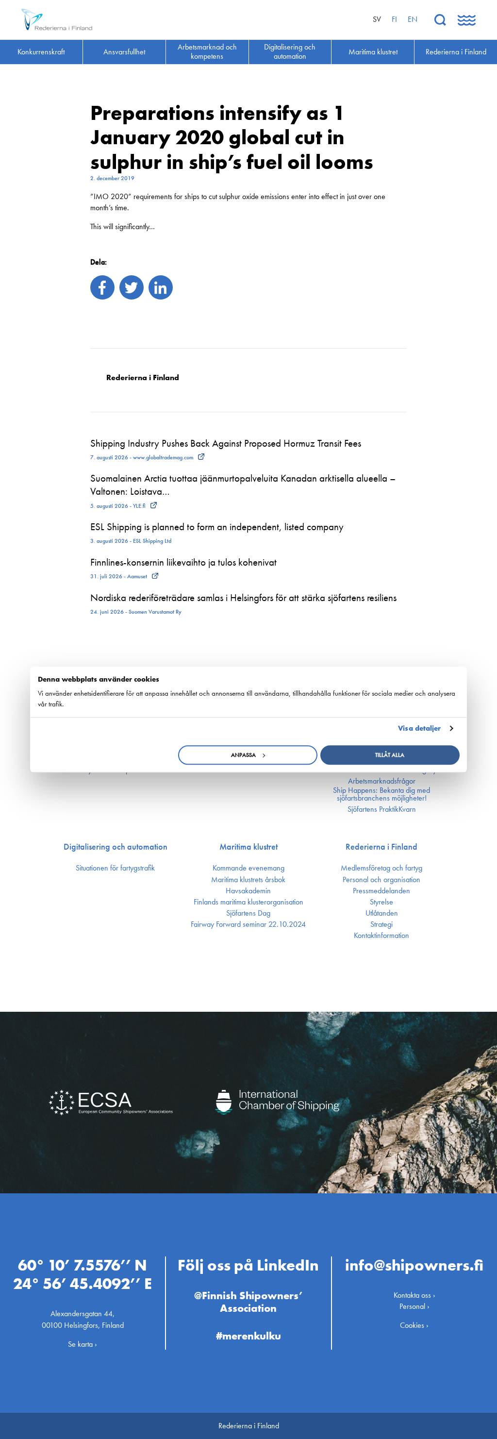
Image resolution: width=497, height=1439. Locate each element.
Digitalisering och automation (115, 846)
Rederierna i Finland (381, 846)
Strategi (381, 924)
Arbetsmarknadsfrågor (381, 781)
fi (394, 19)
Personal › (414, 1306)
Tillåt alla (389, 755)
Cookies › (414, 1325)
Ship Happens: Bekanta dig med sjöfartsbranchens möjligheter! (381, 794)
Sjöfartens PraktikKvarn (382, 809)
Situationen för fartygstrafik (115, 868)
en (412, 19)
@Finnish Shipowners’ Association (248, 1301)
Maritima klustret (248, 846)
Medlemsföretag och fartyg (381, 868)
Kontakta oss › (414, 1295)
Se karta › (82, 1344)
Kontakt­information (381, 935)
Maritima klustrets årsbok (248, 880)
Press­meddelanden (381, 891)
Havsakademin (248, 891)
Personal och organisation (381, 880)
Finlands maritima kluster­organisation (248, 902)
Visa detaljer (419, 728)
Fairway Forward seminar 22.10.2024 (248, 924)
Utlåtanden (381, 913)
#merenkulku (248, 1336)
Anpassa (243, 755)
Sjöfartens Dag (248, 913)
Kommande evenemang (248, 868)
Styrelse (381, 902)
